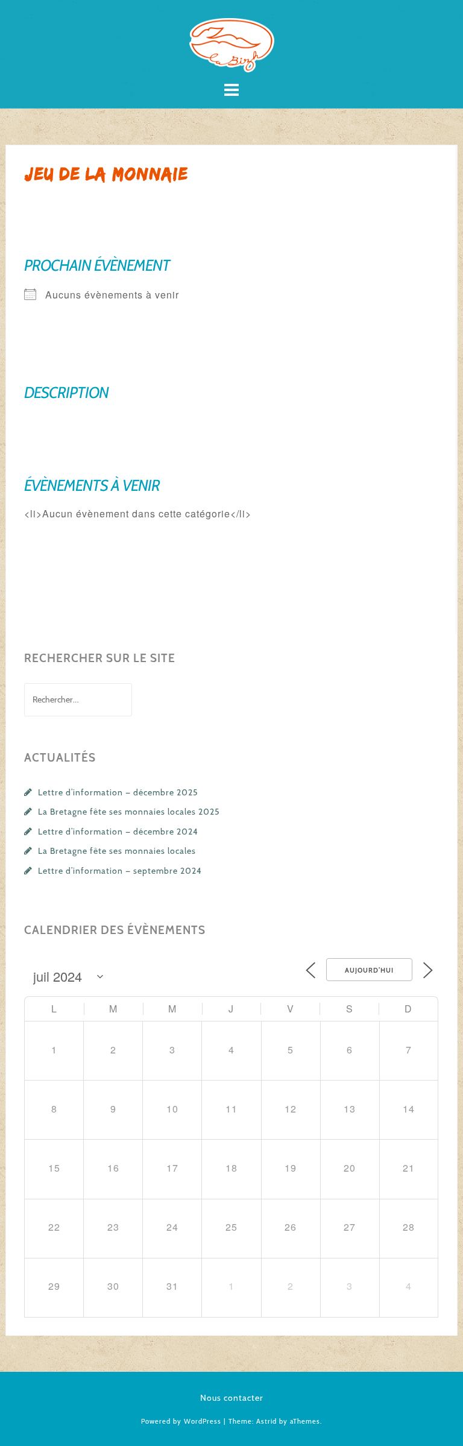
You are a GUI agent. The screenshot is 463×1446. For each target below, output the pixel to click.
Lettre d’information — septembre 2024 (120, 870)
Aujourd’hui (369, 970)
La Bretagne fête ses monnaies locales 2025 (129, 811)
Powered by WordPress (181, 1421)
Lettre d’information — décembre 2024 (118, 831)
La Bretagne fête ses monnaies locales (117, 850)
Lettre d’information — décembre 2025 (118, 792)
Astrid (266, 1421)
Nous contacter (231, 1397)
